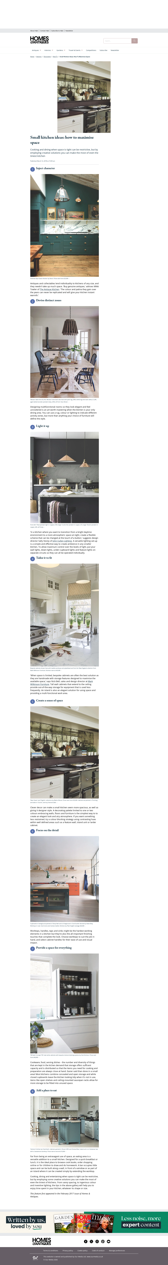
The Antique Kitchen (49, 289)
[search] (134, 40)
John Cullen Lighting (62, 541)
